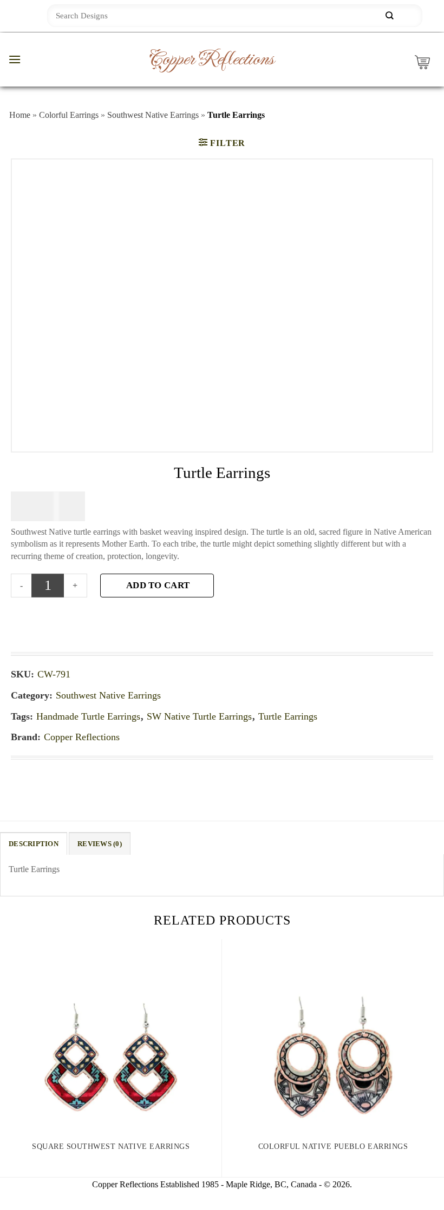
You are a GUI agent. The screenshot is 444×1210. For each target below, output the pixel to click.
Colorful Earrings (69, 114)
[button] (14, 59)
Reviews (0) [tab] (99, 844)
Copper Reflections (211, 59)
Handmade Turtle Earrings (88, 716)
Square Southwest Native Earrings (111, 1146)
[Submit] (389, 16)
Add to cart (158, 585)
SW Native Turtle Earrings (199, 716)
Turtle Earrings (287, 716)
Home (19, 114)
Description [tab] (33, 844)
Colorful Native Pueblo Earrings (333, 1146)
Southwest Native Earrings (153, 114)
